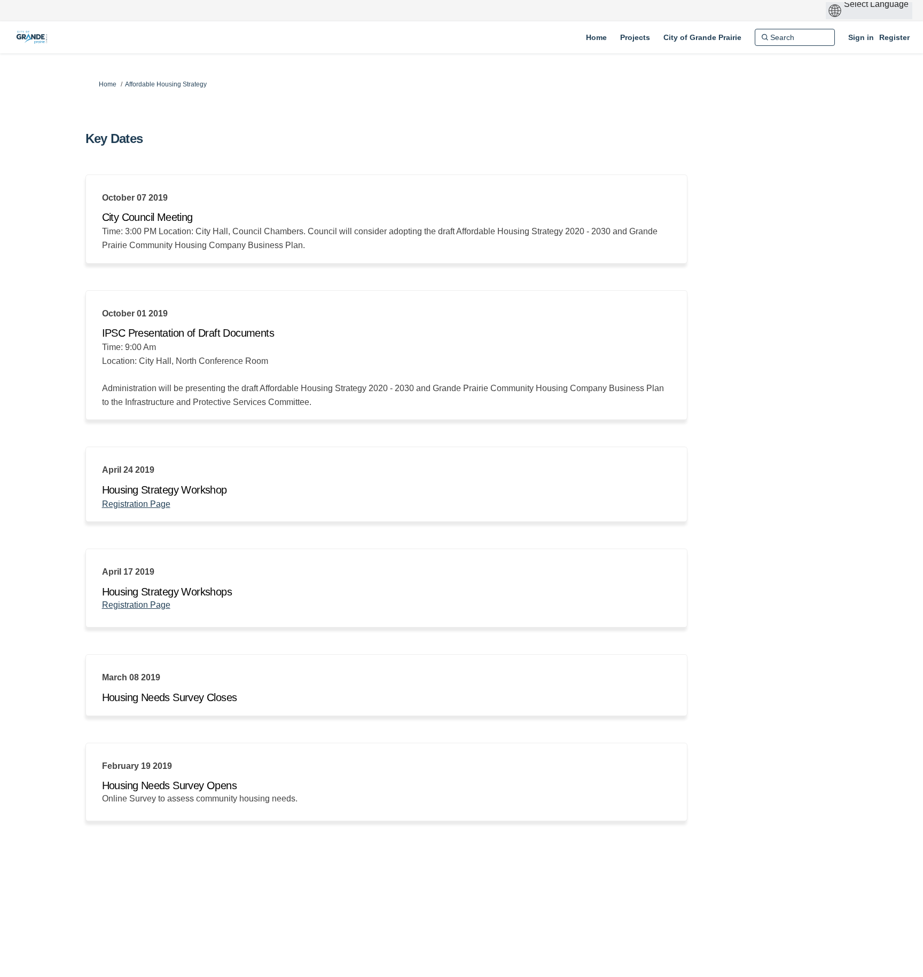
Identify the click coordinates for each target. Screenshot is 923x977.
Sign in (861, 37)
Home (107, 84)
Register (894, 37)
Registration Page (136, 504)
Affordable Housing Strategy (166, 84)
